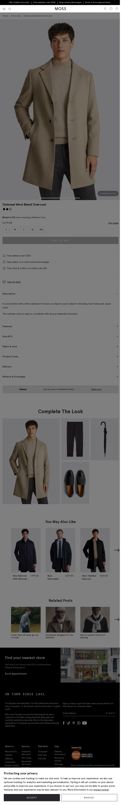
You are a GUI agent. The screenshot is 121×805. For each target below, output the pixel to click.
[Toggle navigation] (4, 9)
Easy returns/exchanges (70, 2)
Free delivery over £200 (44, 2)
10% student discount (19, 2)
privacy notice (101, 789)
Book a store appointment (97, 2)
